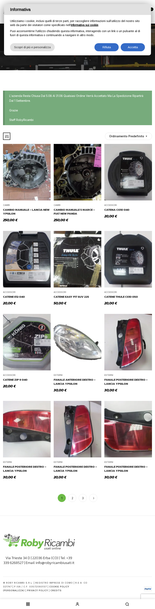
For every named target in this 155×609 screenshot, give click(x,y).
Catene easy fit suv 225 (71, 297)
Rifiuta (106, 47)
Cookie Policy (59, 586)
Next (93, 498)
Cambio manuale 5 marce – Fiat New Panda (74, 212)
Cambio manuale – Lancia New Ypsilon (26, 212)
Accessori (110, 205)
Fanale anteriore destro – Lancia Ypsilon (74, 382)
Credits (56, 590)
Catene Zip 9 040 (15, 380)
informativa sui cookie (84, 25)
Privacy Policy (37, 590)
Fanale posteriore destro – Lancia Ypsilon (126, 382)
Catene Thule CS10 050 (121, 297)
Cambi (6, 205)
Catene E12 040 (14, 297)
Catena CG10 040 (116, 210)
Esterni (58, 375)
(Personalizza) (14, 590)
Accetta (133, 47)
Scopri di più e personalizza (32, 47)
